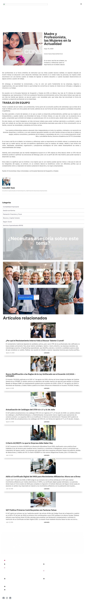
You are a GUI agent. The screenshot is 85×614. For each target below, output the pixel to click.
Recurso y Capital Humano (11, 218)
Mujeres (50, 53)
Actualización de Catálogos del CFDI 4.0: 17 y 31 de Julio (30, 409)
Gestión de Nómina (9, 210)
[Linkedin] (10, 598)
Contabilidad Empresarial (11, 207)
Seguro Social (7, 222)
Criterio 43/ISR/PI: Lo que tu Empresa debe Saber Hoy (29, 443)
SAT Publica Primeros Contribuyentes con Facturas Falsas (31, 510)
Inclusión (46, 53)
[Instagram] (7, 598)
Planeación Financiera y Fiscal (12, 214)
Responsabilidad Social (57, 53)
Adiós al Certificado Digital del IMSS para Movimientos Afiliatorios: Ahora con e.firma (43, 476)
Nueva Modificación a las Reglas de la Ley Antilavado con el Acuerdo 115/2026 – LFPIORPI (40, 375)
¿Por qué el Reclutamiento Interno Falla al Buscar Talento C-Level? (35, 340)
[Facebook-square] (3, 598)
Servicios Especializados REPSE (13, 225)
